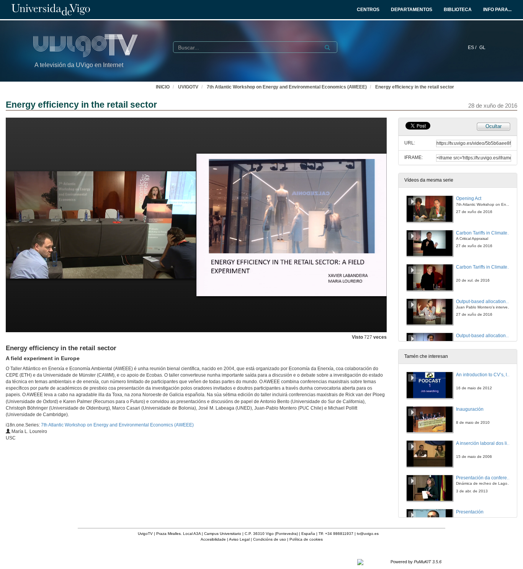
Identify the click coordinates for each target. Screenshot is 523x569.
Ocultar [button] (493, 126)
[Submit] (327, 47)
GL (482, 47)
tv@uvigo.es (368, 533)
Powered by (416, 561)
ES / (472, 47)
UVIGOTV (188, 87)
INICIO (163, 87)
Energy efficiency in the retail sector (414, 87)
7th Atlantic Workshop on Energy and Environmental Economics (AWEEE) (287, 87)
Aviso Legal (239, 539)
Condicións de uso (269, 539)
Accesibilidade (213, 539)
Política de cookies (306, 539)
